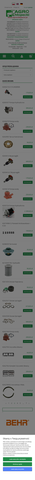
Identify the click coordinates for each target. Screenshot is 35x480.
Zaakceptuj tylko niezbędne (17, 459)
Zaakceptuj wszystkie (17, 469)
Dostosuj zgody (17, 464)
